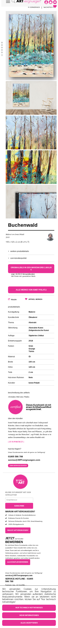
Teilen (13, 299)
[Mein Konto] (46, 2)
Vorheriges (34, 7)
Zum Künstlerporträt (18, 258)
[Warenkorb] (50, 2)
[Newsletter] (55, 2)
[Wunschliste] (55, 6)
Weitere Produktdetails (19, 251)
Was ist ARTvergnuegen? (17, 530)
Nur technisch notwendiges (29, 608)
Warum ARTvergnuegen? (20, 511)
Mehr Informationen (29, 615)
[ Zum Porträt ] (16, 441)
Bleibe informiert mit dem (18, 492)
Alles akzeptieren (29, 623)
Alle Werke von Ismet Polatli (31, 290)
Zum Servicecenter (18, 465)
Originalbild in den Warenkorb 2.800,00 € (31, 268)
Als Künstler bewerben (17, 562)
